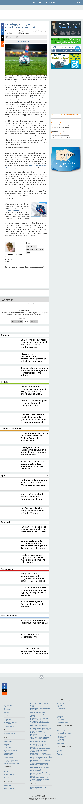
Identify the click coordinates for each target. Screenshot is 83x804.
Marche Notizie (60, 715)
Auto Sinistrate (60, 750)
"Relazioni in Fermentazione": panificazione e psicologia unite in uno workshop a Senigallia (33, 359)
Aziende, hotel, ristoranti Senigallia (38, 738)
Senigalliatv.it (60, 705)
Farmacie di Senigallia (9, 759)
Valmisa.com (60, 706)
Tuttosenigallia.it (61, 708)
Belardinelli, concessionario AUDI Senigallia (40, 735)
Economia (6, 712)
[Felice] (32, 273)
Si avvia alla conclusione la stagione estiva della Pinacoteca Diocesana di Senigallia (34, 465)
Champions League (31, 249)
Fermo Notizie (60, 719)
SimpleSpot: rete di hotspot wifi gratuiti (39, 721)
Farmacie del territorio (9, 785)
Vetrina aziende (7, 747)
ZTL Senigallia (33, 788)
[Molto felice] (41, 273)
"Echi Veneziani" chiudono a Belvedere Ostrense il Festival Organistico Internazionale (34, 437)
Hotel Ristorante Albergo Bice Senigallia (39, 767)
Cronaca (6, 703)
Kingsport (59, 751)
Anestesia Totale (8, 734)
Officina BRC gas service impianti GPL (39, 763)
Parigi (28, 252)
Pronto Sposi (60, 754)
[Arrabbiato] (4, 273)
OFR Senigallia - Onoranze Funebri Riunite (40, 754)
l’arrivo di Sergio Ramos (13, 210)
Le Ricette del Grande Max (10, 722)
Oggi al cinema (7, 789)
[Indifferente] (22, 273)
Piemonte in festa (61, 737)
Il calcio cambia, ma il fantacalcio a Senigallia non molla (32, 604)
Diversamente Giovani (9, 733)
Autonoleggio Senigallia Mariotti (37, 712)
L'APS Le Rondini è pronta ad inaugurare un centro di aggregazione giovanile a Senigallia (34, 591)
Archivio (6, 743)
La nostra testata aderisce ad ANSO (39, 787)
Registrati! (33, 321)
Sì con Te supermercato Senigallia (38, 740)
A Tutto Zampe (7, 723)
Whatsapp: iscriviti (8, 753)
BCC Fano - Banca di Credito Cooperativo (40, 728)
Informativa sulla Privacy (59, 801)
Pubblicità (50, 801)
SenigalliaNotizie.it (61, 703)
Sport (44, 37)
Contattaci (6, 748)
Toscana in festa (61, 740)
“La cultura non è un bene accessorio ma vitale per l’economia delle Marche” (33, 529)
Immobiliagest (60, 756)
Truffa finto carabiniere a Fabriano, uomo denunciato (34, 621)
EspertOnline (7, 725)
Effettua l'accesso (17, 321)
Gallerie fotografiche (8, 773)
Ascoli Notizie (60, 717)
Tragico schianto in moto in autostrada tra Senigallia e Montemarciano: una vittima (34, 371)
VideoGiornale (7, 720)
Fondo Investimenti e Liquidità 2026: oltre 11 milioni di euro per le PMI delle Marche (33, 558)
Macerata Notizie (61, 720)
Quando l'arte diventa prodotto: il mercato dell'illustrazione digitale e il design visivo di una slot (34, 544)
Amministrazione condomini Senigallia (39, 737)
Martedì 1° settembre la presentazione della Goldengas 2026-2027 (32, 496)
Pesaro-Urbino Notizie (62, 722)
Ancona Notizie (60, 716)
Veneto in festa (60, 743)
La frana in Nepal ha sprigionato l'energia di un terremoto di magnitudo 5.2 (34, 651)
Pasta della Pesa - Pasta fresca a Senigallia (41, 756)
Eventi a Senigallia (8, 761)
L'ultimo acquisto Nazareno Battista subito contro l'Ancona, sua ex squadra (34, 482)
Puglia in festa (60, 739)
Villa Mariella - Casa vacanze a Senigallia (40, 766)
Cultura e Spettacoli (8, 705)
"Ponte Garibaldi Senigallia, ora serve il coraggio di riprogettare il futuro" (34, 403)
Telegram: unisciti (8, 754)
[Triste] (13, 273)
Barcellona (29, 246)
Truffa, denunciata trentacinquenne (30, 635)
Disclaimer (45, 801)
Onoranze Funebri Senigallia (11, 760)
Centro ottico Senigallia (36, 719)
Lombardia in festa (61, 736)
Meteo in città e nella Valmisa (11, 787)
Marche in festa (61, 729)
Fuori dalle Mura (8, 711)
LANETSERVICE (29, 801)
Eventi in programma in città (10, 788)
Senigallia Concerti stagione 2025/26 (39, 777)
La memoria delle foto (9, 726)
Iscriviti (5, 745)
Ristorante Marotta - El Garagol (38, 744)
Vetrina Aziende (7, 719)
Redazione (6, 744)
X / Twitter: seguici (8, 757)
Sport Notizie (60, 753)
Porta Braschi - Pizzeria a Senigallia (39, 764)
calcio (35, 246)
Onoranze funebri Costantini (37, 711)
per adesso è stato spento (29, 98)
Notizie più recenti (8, 741)
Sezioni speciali (7, 778)
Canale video (7, 775)
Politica (5, 706)
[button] (79, 2)
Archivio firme (7, 751)
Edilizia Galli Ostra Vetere (36, 716)
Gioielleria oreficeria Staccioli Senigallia (39, 779)
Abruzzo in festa (61, 730)
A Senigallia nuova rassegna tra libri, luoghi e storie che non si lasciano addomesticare (33, 451)
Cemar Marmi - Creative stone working (39, 718)
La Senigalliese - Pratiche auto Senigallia (40, 748)
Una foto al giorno (8, 770)
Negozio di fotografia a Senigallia (38, 753)
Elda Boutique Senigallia (36, 780)
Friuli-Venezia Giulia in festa (64, 733)
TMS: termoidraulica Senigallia (37, 706)
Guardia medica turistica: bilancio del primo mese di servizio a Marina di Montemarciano (34, 343)
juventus (41, 249)
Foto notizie (6, 771)
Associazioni (7, 709)
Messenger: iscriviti (8, 756)
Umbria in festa (60, 742)
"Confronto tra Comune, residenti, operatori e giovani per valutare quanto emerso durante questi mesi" (34, 420)
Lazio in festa (60, 734)
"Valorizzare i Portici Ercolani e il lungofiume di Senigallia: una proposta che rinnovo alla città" (33, 390)
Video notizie (7, 777)
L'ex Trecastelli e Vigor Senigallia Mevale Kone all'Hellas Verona (32, 510)
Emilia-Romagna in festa (63, 732)
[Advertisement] (66, 83)
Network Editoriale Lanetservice (11, 763)
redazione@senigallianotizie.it (11, 750)
